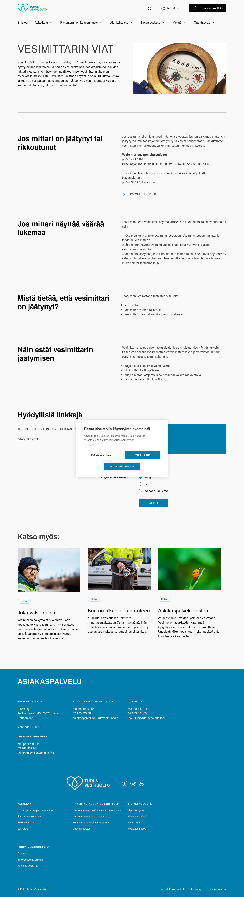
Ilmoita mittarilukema (29, 816)
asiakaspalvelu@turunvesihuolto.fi (95, 717)
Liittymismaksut (81, 828)
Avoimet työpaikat (28, 865)
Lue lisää (88, 444)
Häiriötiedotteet (26, 822)
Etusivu (23, 22)
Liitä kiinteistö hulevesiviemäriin (90, 816)
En (146, 484)
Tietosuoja (23, 853)
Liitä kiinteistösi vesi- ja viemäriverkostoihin (97, 810)
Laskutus (23, 828)
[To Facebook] (124, 783)
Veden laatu (134, 822)
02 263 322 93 (27, 748)
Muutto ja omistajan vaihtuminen (36, 810)
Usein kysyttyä (136, 810)
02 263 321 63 (137, 713)
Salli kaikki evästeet (122, 466)
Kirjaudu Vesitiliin (211, 8)
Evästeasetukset (217, 889)
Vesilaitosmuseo (137, 828)
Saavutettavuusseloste (172, 889)
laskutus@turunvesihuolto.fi (146, 717)
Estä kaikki (142, 455)
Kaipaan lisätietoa (156, 490)
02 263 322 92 (82, 713)
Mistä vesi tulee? (137, 816)
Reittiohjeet (25, 717)
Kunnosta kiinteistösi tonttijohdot (91, 822)
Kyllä (147, 477)
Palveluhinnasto (143, 194)
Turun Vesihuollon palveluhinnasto (47, 429)
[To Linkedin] (141, 783)
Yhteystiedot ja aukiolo (30, 859)
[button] (170, 8)
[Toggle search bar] (149, 8)
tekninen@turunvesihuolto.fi (36, 752)
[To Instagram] (133, 783)
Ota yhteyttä (28, 439)
